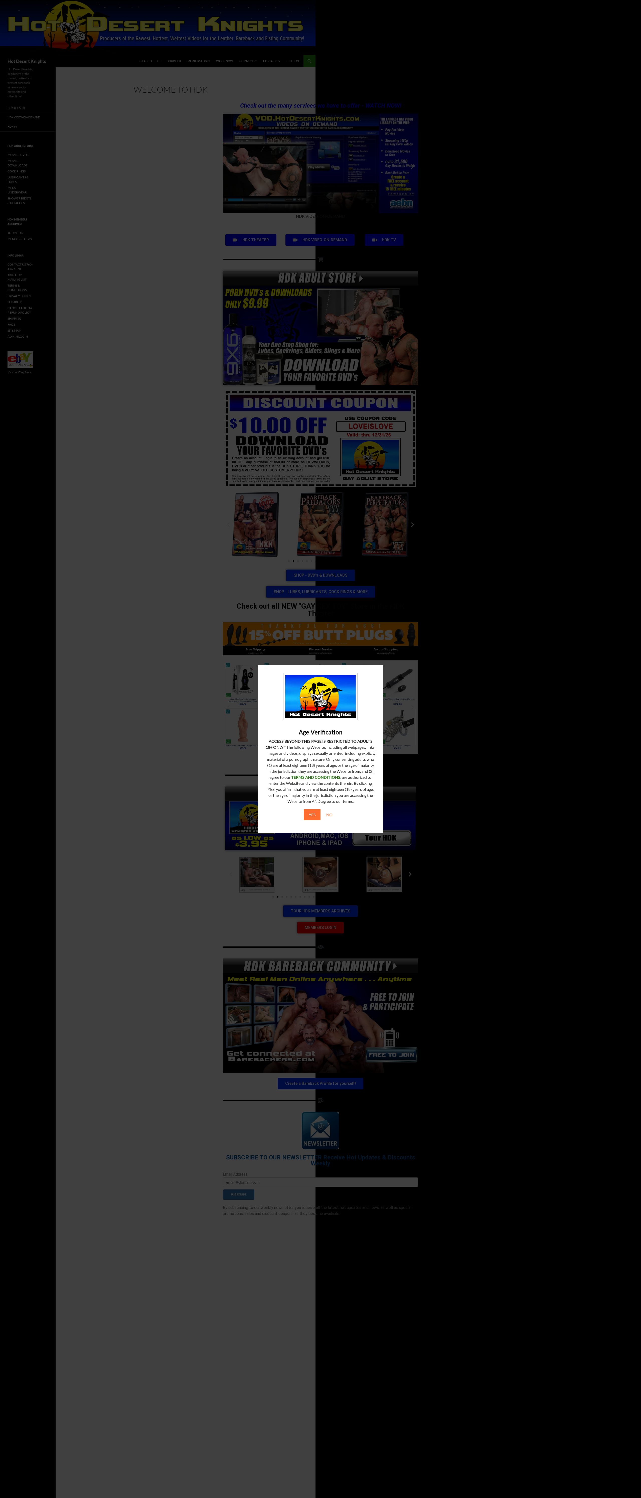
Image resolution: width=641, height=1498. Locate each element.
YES (312, 814)
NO (329, 814)
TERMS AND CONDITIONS (315, 777)
